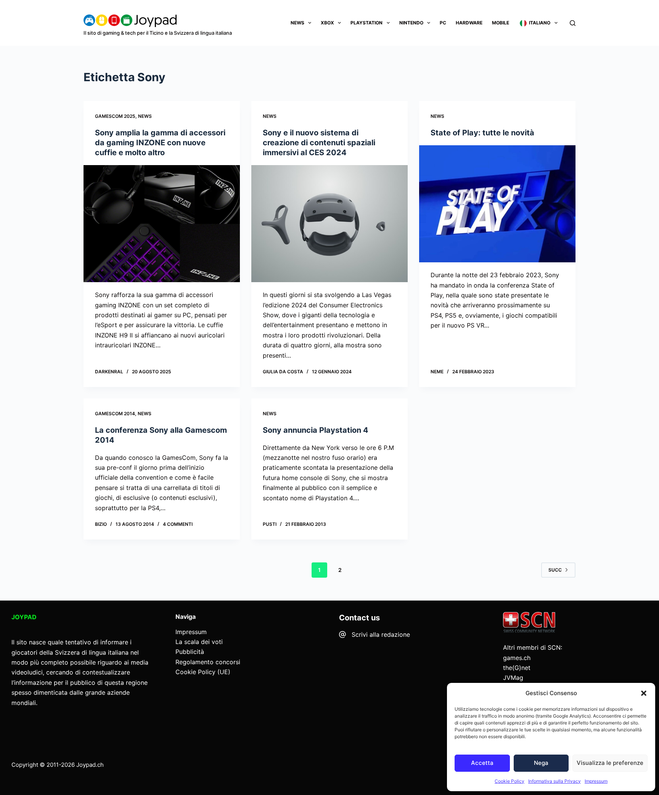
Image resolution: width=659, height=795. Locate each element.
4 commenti (178, 524)
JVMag (513, 677)
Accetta (482, 762)
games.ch (516, 658)
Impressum (596, 781)
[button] (644, 693)
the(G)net (516, 667)
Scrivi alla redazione (381, 634)
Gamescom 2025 (115, 116)
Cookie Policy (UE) (202, 672)
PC (443, 23)
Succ (555, 570)
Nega (541, 762)
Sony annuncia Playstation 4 (315, 430)
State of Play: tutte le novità (482, 132)
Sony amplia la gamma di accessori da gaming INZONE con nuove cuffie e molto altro (160, 142)
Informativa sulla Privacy (554, 781)
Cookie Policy (509, 781)
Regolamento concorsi (207, 662)
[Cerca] (572, 23)
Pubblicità (189, 651)
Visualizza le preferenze (610, 762)
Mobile (500, 23)
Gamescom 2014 (115, 413)
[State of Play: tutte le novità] (497, 204)
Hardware (469, 23)
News (297, 23)
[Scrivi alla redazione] (342, 634)
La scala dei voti (199, 642)
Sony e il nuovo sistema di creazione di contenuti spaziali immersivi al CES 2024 (319, 142)
